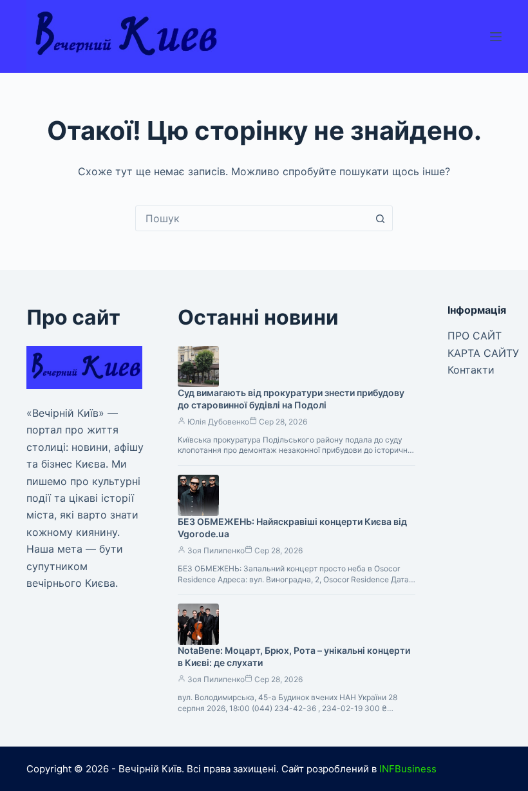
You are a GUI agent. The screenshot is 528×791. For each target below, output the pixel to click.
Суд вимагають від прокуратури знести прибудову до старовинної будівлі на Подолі (291, 398)
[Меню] (496, 37)
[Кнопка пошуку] (380, 218)
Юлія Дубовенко (218, 421)
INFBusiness (408, 769)
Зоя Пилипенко (216, 550)
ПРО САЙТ (475, 335)
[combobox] (252, 218)
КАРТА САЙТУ (483, 353)
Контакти (471, 369)
